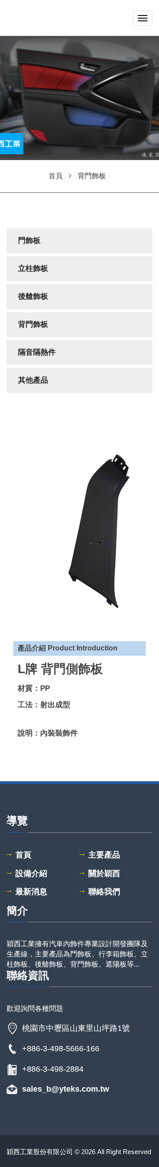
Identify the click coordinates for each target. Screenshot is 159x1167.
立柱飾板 (33, 268)
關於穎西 (104, 873)
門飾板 (29, 240)
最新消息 (31, 891)
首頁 (23, 854)
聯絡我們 (104, 891)
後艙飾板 (33, 296)
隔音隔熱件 (37, 352)
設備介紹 (31, 873)
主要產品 (104, 854)
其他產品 (33, 380)
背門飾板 (33, 324)
